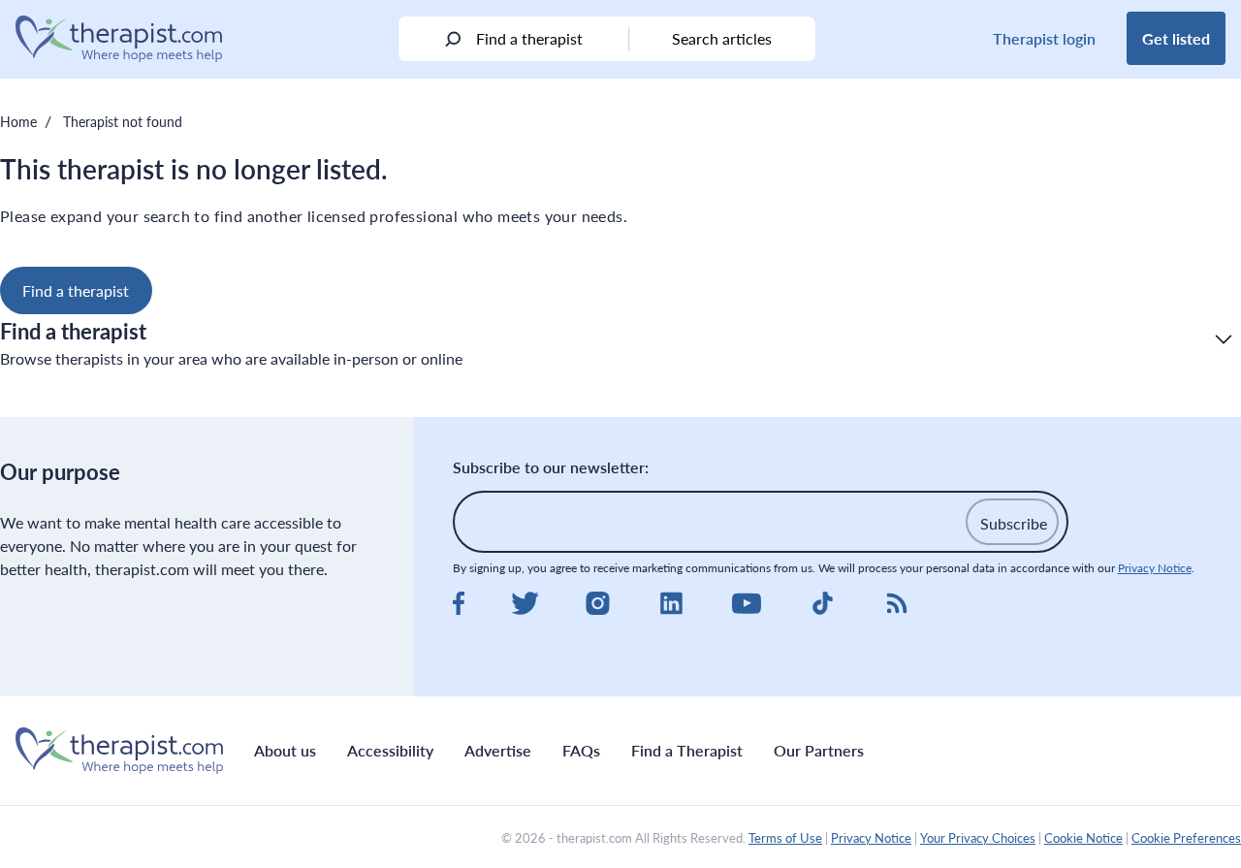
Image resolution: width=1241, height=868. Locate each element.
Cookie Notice (1083, 838)
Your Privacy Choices (977, 838)
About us (285, 750)
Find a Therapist (687, 750)
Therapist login (1044, 38)
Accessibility (390, 750)
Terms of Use (785, 838)
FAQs (581, 750)
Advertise (497, 750)
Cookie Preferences (1186, 838)
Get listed (1176, 38)
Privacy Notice (1155, 568)
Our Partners (819, 750)
